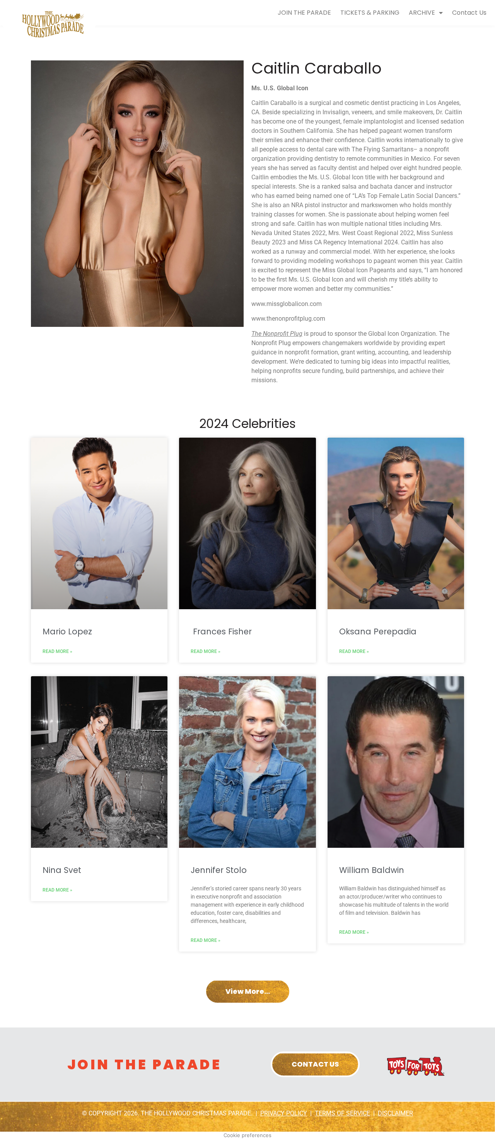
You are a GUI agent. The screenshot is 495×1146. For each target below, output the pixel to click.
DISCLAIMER (395, 1113)
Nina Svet (62, 870)
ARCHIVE (422, 12)
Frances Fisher (221, 631)
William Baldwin (371, 870)
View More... (247, 991)
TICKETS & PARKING (369, 12)
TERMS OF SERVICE (342, 1113)
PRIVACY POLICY (283, 1113)
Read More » (57, 651)
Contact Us (469, 12)
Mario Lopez (67, 631)
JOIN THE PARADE (304, 12)
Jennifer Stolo (219, 870)
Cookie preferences (247, 1135)
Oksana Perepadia (377, 631)
